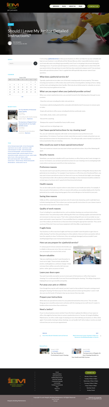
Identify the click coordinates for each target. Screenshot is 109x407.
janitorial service (54, 59)
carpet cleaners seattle (27, 147)
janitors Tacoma (11, 157)
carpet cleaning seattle (26, 149)
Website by (95, 397)
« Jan (22, 96)
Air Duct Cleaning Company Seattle (15, 146)
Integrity (11, 24)
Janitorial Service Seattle (13, 155)
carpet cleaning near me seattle (14, 149)
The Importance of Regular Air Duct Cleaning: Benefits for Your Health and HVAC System (86, 355)
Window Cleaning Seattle (29, 160)
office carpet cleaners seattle (21, 157)
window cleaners (11, 160)
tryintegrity (18, 42)
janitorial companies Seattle (14, 153)
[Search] (35, 63)
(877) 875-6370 (12, 10)
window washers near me (21, 162)
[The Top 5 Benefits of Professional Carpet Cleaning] (12, 115)
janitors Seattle (33, 155)
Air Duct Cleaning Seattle (28, 146)
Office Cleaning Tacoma (26, 158)
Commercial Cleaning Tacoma (27, 151)
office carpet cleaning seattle (14, 158)
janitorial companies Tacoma (26, 153)
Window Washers (11, 162)
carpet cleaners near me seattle (14, 147)
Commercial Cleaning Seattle (14, 151)
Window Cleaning (19, 160)
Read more (30, 118)
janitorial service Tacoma (24, 155)
